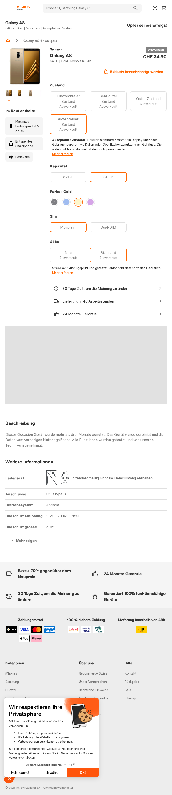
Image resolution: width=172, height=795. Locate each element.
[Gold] (78, 202)
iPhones (11, 673)
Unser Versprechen (93, 681)
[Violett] (90, 202)
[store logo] (23, 8)
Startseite (8, 40)
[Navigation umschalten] (8, 8)
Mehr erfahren (62, 154)
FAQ (128, 690)
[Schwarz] (54, 202)
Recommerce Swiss (93, 673)
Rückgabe (132, 681)
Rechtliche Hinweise (93, 690)
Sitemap (130, 698)
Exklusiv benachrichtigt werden (136, 71)
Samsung (12, 681)
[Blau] (66, 202)
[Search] (135, 8)
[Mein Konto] (155, 8)
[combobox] (86, 8)
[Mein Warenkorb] (164, 8)
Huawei (10, 690)
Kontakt (130, 673)
